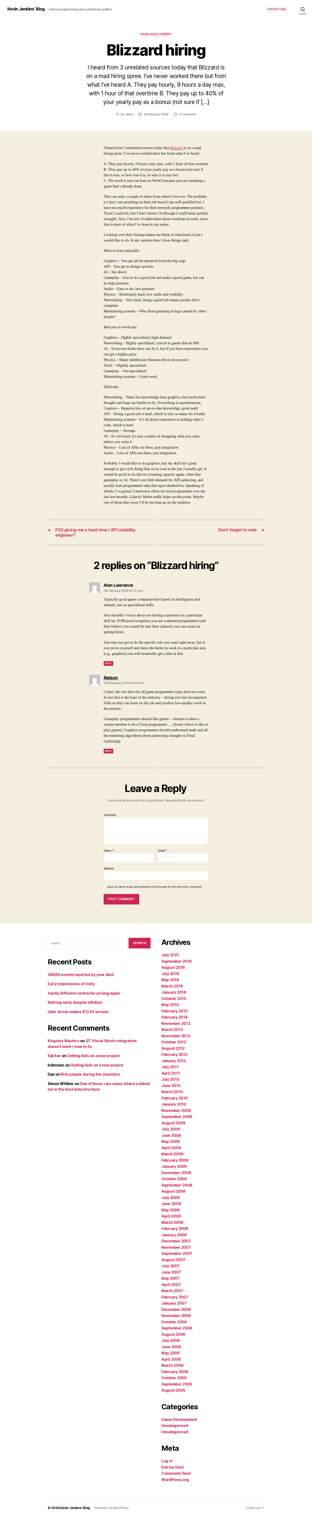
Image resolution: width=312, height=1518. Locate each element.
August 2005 (173, 1390)
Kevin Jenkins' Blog (26, 9)
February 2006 (174, 1371)
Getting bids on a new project (93, 1056)
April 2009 (171, 1148)
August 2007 (173, 1260)
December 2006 (176, 1309)
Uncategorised (174, 1425)
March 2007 (172, 1291)
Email (162, 850)
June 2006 (171, 1347)
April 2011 (170, 1073)
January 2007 (174, 1303)
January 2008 (174, 1235)
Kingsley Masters (63, 1041)
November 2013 (175, 1023)
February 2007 (174, 1297)
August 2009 (173, 1123)
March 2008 (172, 1222)
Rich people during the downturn (90, 1074)
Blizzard (176, 147)
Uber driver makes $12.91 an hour (78, 1012)
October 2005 (174, 1378)
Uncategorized (174, 1432)
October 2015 (173, 998)
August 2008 (173, 1191)
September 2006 (176, 1328)
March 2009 (172, 1154)
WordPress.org (175, 1479)
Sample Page (276, 9)
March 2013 (172, 1029)
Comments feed (176, 1473)
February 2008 (174, 1228)
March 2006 (172, 1365)
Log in (166, 1461)
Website (109, 868)
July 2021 (170, 955)
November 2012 (175, 1036)
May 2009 (170, 1141)
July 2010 (170, 1079)
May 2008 (170, 1210)
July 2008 (170, 1197)
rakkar (129, 114)
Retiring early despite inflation (75, 1002)
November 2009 (176, 1110)
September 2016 (176, 961)
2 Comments (187, 114)
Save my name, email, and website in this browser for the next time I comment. (154, 886)
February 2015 (174, 1011)
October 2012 (173, 1042)
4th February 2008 (156, 114)
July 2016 (170, 974)
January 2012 (173, 1061)
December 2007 (176, 1241)
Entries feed (172, 1467)
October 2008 (174, 1179)
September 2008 (176, 1185)
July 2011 (170, 1067)
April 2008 (171, 1216)
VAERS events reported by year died (81, 974)
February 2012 (174, 1054)
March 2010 (172, 1092)
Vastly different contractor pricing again (84, 993)
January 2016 (173, 992)
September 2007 (176, 1253)
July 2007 (170, 1266)
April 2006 (171, 1359)
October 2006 (174, 1322)
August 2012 (173, 1048)
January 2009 (174, 1166)
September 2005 (176, 1384)
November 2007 (176, 1247)
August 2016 (173, 967)
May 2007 (170, 1278)
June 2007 (171, 1272)
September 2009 (176, 1116)
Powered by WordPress (111, 1508)
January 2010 (173, 1104)
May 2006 (170, 1353)
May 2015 (170, 1005)
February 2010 (174, 1098)
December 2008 (176, 1172)
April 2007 (171, 1284)
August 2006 (173, 1334)
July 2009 (170, 1129)
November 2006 (176, 1315)
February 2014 (174, 1017)
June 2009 (171, 1135)
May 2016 (170, 980)
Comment (110, 815)
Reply (108, 663)
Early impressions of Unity (71, 984)
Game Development (156, 34)
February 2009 (174, 1160)
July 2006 (170, 1340)
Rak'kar (54, 1056)
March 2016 (172, 986)
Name (109, 850)
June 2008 (171, 1203)
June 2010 (171, 1085)
